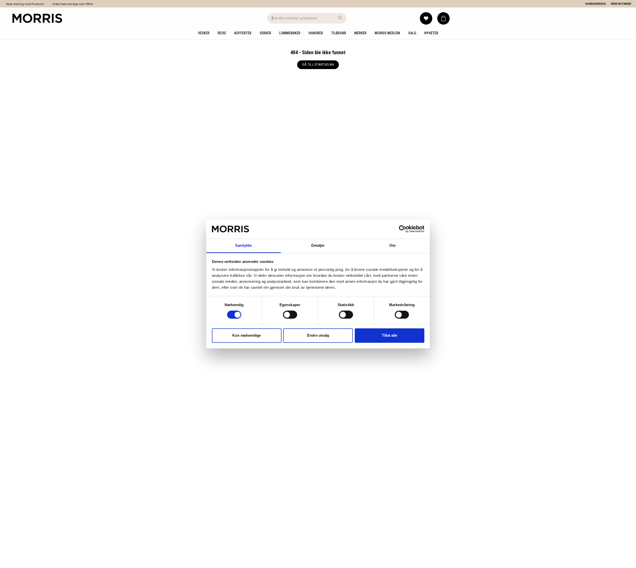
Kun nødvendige (246, 335)
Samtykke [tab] (243, 245)
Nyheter (431, 33)
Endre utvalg (318, 335)
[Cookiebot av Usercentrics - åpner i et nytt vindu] (402, 229)
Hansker (316, 33)
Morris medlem (387, 33)
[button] (443, 18)
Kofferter (242, 33)
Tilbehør (338, 33)
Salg (412, 33)
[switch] (290, 315)
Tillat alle (389, 335)
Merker (360, 33)
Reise (222, 33)
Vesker (203, 33)
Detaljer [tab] (318, 245)
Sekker (265, 33)
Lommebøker (289, 33)
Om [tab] (392, 245)
